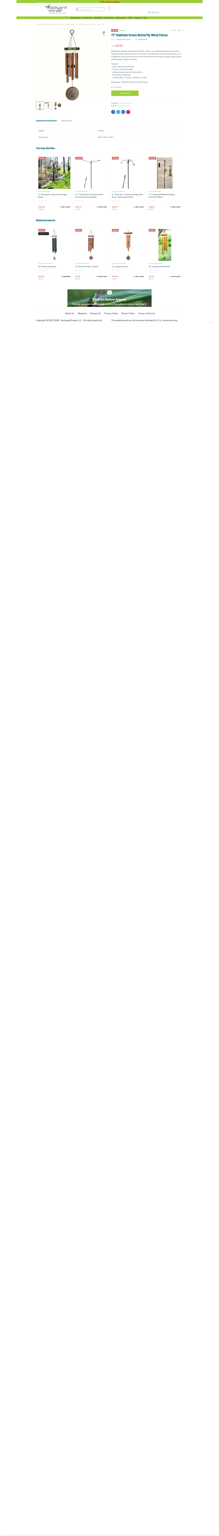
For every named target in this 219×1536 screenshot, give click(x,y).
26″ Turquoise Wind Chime (159, 266)
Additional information (46, 120)
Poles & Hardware (44, 191)
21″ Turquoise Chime (120, 266)
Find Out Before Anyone (109, 299)
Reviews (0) (66, 120)
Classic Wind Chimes (68, 24)
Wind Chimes (55, 24)
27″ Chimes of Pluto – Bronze (87, 266)
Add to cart (125, 93)
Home (37, 24)
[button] (104, 33)
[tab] (46, 120)
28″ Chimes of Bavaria (47, 266)
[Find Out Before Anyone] (110, 292)
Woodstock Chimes (123, 39)
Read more (66, 276)
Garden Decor (45, 24)
